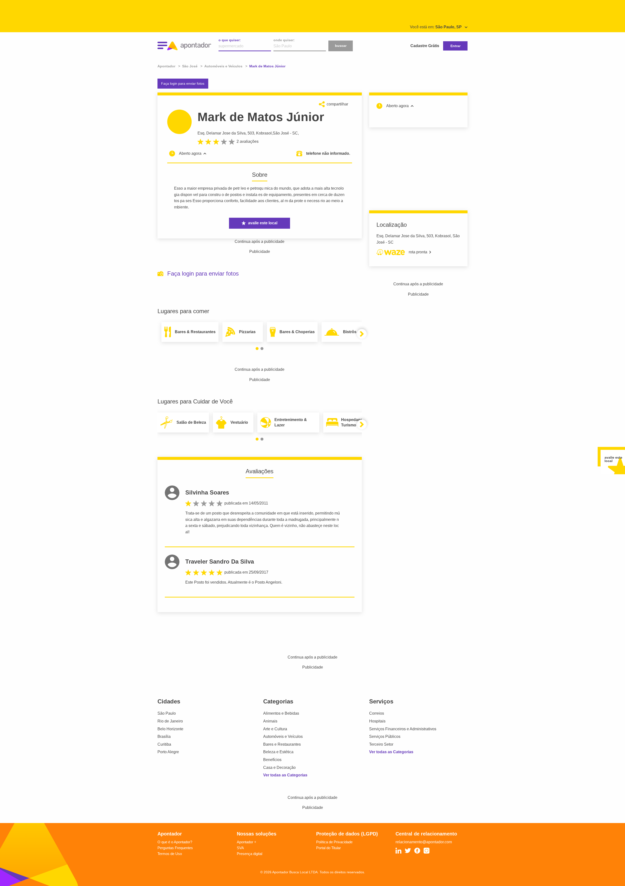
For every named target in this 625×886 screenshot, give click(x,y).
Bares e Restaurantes (282, 744)
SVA (240, 848)
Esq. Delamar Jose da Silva (222, 133)
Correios (376, 713)
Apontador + (246, 842)
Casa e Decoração (279, 767)
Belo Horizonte (170, 729)
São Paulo (166, 713)
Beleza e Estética (278, 752)
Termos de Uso (169, 854)
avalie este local (262, 223)
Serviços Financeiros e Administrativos (402, 729)
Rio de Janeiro (170, 721)
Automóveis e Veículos (283, 736)
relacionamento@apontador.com (424, 842)
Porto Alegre (168, 752)
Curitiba (164, 744)
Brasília (164, 736)
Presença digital (249, 854)
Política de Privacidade (334, 842)
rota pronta (418, 252)
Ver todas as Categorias (285, 775)
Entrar (455, 46)
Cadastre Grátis (424, 46)
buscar (340, 46)
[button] (257, 348)
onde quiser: (284, 40)
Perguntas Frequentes (175, 848)
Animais (270, 721)
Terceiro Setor (381, 744)
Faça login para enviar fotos (182, 83)
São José (281, 133)
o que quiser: (230, 40)
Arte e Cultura (275, 729)
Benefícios (272, 760)
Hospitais (377, 721)
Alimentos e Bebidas (281, 713)
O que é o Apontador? (174, 842)
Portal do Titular (328, 848)
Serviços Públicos (384, 736)
